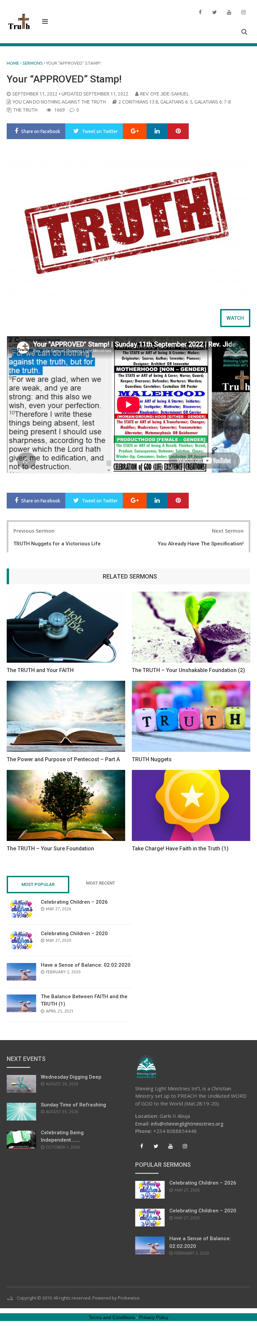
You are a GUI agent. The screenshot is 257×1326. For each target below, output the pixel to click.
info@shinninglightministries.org (187, 1123)
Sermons (32, 63)
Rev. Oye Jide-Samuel (164, 94)
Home (13, 63)
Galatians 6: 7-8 (212, 102)
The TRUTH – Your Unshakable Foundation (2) (188, 670)
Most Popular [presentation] (38, 884)
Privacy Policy (153, 1317)
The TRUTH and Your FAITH (40, 670)
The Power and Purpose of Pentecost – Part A (63, 759)
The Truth (25, 110)
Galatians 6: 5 (176, 102)
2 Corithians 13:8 (138, 102)
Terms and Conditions (112, 1317)
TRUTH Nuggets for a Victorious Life (57, 544)
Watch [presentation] (235, 318)
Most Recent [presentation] (100, 883)
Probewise (129, 1298)
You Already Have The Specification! (201, 544)
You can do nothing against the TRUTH (59, 102)
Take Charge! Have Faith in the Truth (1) (180, 848)
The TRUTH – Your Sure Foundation (50, 848)
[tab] (235, 318)
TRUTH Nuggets (152, 759)
